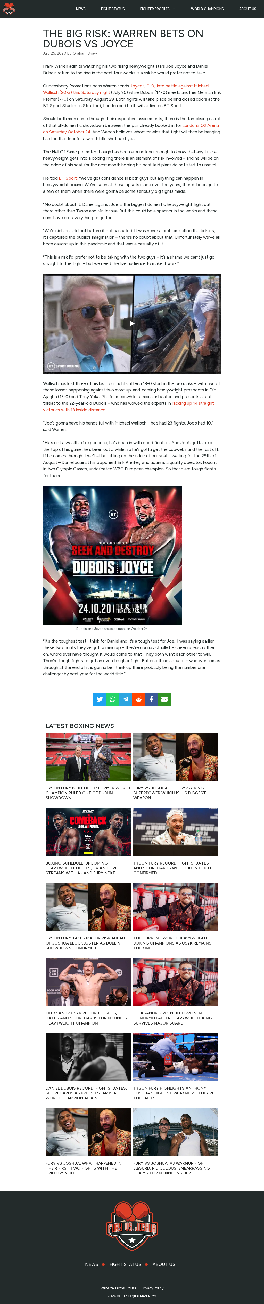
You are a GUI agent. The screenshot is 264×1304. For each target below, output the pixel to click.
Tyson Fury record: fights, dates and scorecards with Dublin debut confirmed (172, 868)
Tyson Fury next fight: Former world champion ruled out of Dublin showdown (88, 793)
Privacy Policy (152, 1288)
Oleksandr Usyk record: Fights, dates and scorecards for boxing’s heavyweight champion (86, 1018)
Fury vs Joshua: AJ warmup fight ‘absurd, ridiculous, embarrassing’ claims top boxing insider (172, 1168)
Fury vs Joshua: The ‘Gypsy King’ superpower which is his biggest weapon (169, 793)
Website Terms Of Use (118, 1288)
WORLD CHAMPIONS (207, 9)
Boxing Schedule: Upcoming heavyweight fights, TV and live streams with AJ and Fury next (82, 868)
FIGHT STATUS (113, 9)
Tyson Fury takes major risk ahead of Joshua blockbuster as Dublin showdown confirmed (85, 942)
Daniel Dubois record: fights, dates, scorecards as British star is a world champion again (86, 1093)
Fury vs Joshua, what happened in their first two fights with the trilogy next (83, 1168)
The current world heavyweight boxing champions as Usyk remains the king (172, 942)
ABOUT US (247, 9)
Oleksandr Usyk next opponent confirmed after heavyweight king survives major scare (172, 1018)
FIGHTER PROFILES (155, 9)
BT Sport (68, 178)
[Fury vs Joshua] (9, 9)
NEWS (81, 9)
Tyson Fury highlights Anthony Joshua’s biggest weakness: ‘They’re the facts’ (173, 1093)
